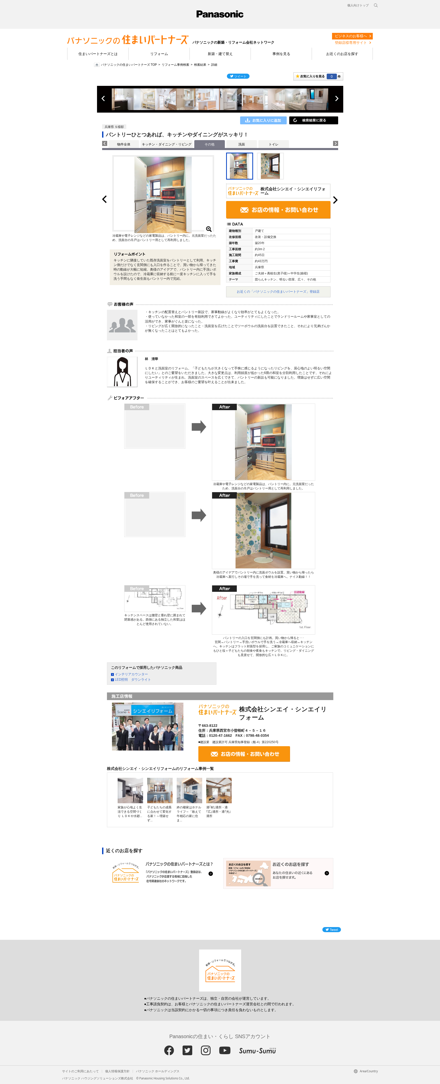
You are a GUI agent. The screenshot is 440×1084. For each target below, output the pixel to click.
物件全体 (123, 144)
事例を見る (281, 54)
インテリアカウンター (131, 674)
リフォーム (159, 54)
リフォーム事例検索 (175, 64)
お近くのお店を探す (342, 54)
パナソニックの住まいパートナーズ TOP (129, 64)
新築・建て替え (220, 54)
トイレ (274, 144)
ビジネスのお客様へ (351, 36)
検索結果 (200, 64)
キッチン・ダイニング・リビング (166, 144)
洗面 (241, 144)
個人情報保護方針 (117, 1071)
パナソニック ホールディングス (158, 1071)
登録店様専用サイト (351, 43)
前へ (104, 99)
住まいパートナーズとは (98, 54)
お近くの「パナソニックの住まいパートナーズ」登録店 (278, 291)
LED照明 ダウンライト (133, 679)
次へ (337, 99)
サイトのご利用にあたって (80, 1071)
